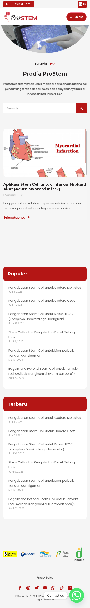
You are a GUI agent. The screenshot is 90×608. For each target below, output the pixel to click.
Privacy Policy (45, 577)
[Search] (81, 108)
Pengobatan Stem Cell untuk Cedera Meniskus (44, 287)
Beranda (41, 63)
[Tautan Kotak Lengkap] (45, 174)
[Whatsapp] (76, 595)
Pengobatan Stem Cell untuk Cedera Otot (41, 300)
